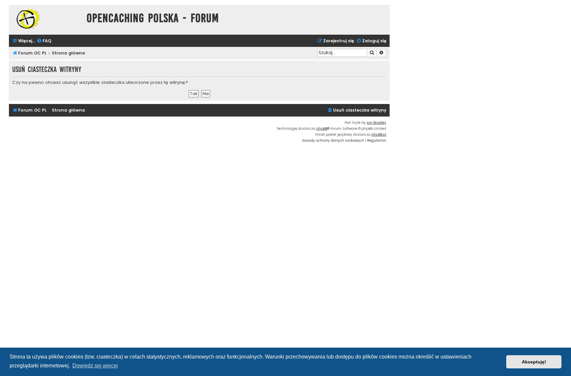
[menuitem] (44, 41)
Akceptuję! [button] (534, 361)
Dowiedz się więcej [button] (95, 365)
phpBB (321, 128)
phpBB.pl (378, 134)
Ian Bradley (376, 122)
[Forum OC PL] (46, 19)
